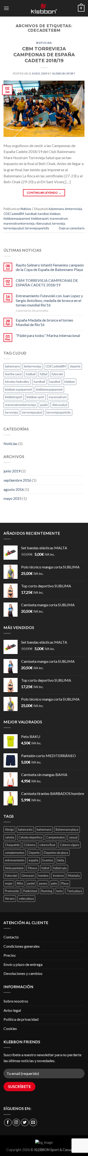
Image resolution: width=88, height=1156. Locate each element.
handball (31, 214)
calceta (9, 837)
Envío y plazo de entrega (23, 964)
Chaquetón (12, 845)
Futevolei (11, 875)
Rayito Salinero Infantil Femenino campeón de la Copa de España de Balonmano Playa (50, 267)
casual (73, 837)
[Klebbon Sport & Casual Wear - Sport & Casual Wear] (44, 8)
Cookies (10, 1028)
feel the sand (13, 374)
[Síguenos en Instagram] (16, 1122)
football (31, 374)
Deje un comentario (71, 228)
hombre (43, 875)
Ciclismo (29, 845)
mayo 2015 (13, 498)
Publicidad (30, 891)
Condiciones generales (22, 946)
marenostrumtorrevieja (19, 223)
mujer (9, 883)
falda (60, 860)
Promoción (12, 891)
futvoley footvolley (17, 382)
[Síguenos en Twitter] (25, 1122)
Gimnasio (27, 875)
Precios (10, 955)
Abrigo (9, 829)
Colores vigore (69, 845)
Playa (65, 883)
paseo (43, 883)
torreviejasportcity (37, 228)
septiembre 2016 (17, 480)
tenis (59, 891)
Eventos (47, 860)
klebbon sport (35, 397)
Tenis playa (74, 891)
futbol (43, 374)
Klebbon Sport (63, 73)
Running (46, 891)
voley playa (26, 898)
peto (54, 883)
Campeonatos (55, 837)
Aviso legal (12, 1010)
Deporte (34, 853)
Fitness (32, 868)
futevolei (57, 374)
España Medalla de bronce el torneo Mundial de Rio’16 (44, 322)
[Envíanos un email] (33, 1122)
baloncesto (25, 829)
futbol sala (60, 868)
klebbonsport (40, 218)
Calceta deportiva (30, 837)
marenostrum (59, 218)
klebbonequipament (17, 218)
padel (44, 405)
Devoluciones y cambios (23, 973)
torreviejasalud (14, 228)
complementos (14, 853)
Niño (20, 883)
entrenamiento (14, 860)
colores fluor (47, 845)
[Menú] (6, 8)
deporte (75, 366)
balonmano (56, 209)
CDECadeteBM (14, 214)
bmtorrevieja (73, 209)
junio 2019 (12, 471)
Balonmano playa (67, 829)
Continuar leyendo (44, 192)
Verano (10, 898)
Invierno (58, 875)
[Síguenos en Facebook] (8, 1122)
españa (33, 860)
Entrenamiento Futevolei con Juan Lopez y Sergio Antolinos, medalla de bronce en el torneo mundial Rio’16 (49, 300)
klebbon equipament (18, 389)
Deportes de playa (56, 853)
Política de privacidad (21, 1019)
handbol (43, 214)
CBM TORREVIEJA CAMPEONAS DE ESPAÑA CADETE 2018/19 (44, 54)
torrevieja (58, 223)
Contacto (11, 937)
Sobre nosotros (16, 1001)
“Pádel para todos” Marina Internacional (48, 335)
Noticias (44, 42)
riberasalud (43, 223)
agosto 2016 (14, 489)
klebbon (55, 214)
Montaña (74, 875)
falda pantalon (14, 868)
